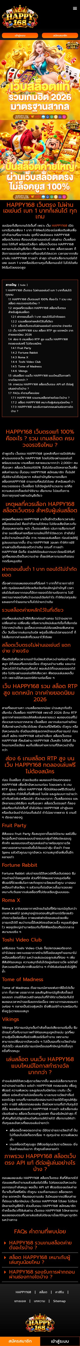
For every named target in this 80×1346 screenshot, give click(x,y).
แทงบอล (20, 1301)
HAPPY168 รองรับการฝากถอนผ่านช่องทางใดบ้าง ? (42, 1274)
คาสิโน (59, 1292)
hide (23, 285)
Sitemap (59, 1301)
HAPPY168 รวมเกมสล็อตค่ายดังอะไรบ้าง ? (40, 1245)
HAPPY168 (59, 225)
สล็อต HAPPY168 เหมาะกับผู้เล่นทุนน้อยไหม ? (39, 1260)
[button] (75, 8)
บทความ (39, 1301)
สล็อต (43, 1292)
